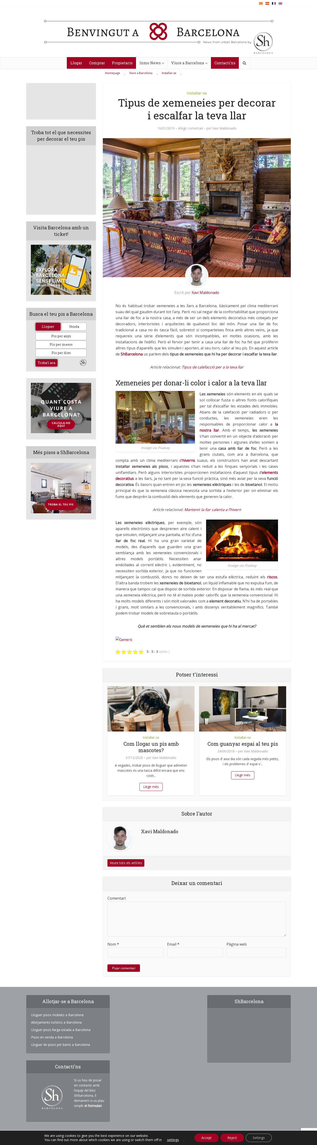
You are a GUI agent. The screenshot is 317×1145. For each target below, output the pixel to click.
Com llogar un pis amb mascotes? (151, 747)
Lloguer (48, 326)
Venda (74, 326)
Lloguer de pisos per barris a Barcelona (60, 1044)
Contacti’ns (224, 62)
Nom (113, 944)
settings (173, 1140)
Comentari (116, 898)
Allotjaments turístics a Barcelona (56, 1022)
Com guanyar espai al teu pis (242, 743)
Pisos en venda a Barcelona (52, 1037)
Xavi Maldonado (224, 128)
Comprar (97, 62)
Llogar (76, 62)
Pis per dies (61, 353)
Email (173, 944)
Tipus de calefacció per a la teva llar (212, 367)
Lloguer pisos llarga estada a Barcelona (61, 1030)
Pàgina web (236, 944)
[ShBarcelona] (158, 33)
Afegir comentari (190, 128)
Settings (259, 1137)
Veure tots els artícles (126, 863)
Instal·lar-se (197, 93)
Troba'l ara (46, 363)
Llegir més (151, 786)
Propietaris (122, 62)
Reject (232, 1137)
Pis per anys (61, 336)
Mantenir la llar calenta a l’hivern (212, 509)
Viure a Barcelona (187, 62)
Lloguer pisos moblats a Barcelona (57, 1015)
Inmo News (150, 62)
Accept (206, 1137)
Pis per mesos (61, 344)
